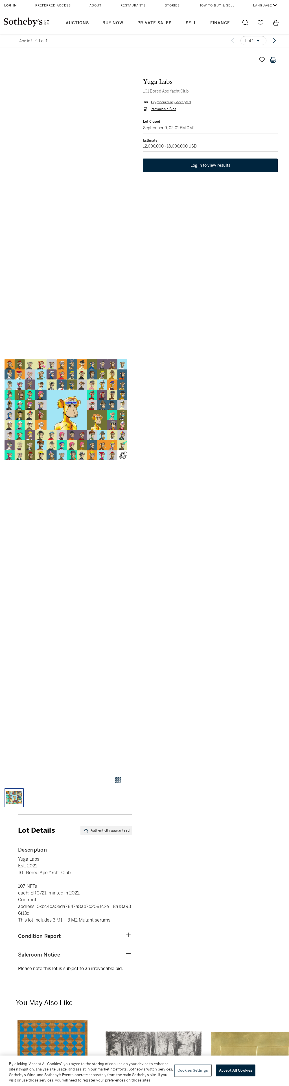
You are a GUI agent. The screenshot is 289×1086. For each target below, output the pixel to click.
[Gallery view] (118, 780)
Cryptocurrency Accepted (171, 102)
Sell (191, 23)
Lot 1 (43, 40)
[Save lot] (261, 59)
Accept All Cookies (235, 1070)
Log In (10, 5)
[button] (66, 409)
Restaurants (133, 5)
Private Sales (154, 23)
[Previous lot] (232, 40)
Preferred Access (53, 5)
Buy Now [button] (112, 23)
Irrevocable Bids (163, 109)
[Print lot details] (273, 59)
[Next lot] (274, 40)
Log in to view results (211, 165)
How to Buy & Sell (217, 5)
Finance (220, 23)
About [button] (95, 5)
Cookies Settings (193, 1070)
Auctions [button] (77, 23)
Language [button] (262, 5)
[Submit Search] (245, 22)
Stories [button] (172, 5)
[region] (144, 1071)
